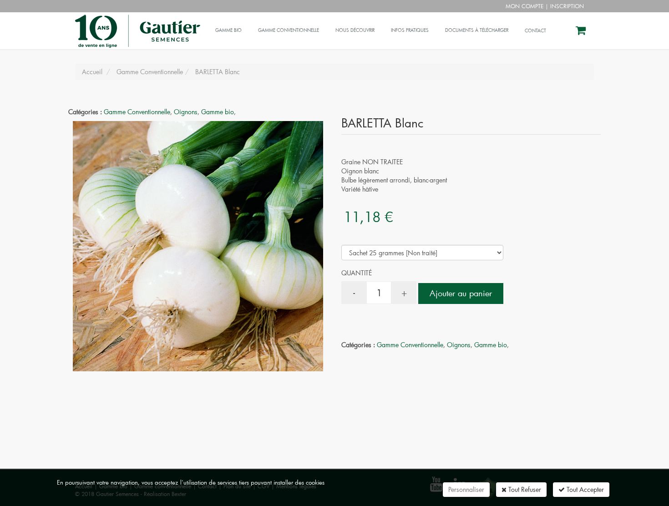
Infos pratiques (410, 30)
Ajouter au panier (461, 293)
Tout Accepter (584, 489)
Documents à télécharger (476, 30)
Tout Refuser (524, 489)
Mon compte (524, 6)
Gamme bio (228, 30)
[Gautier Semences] (136, 23)
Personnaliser (466, 489)
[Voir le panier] (581, 31)
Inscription (567, 6)
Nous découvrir (355, 30)
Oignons (186, 111)
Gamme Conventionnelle (137, 111)
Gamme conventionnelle (288, 30)
